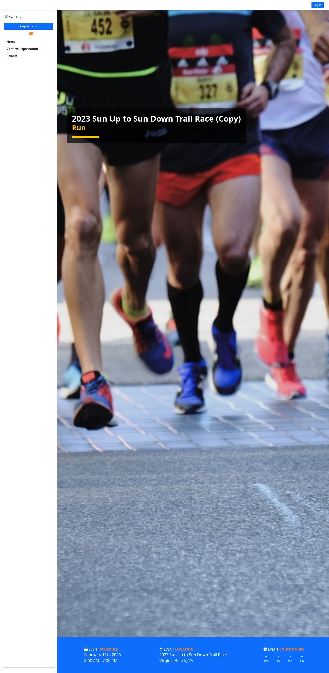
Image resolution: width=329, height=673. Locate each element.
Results (12, 56)
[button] (15, 4)
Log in (318, 5)
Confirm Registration (22, 49)
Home (11, 42)
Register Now (28, 26)
